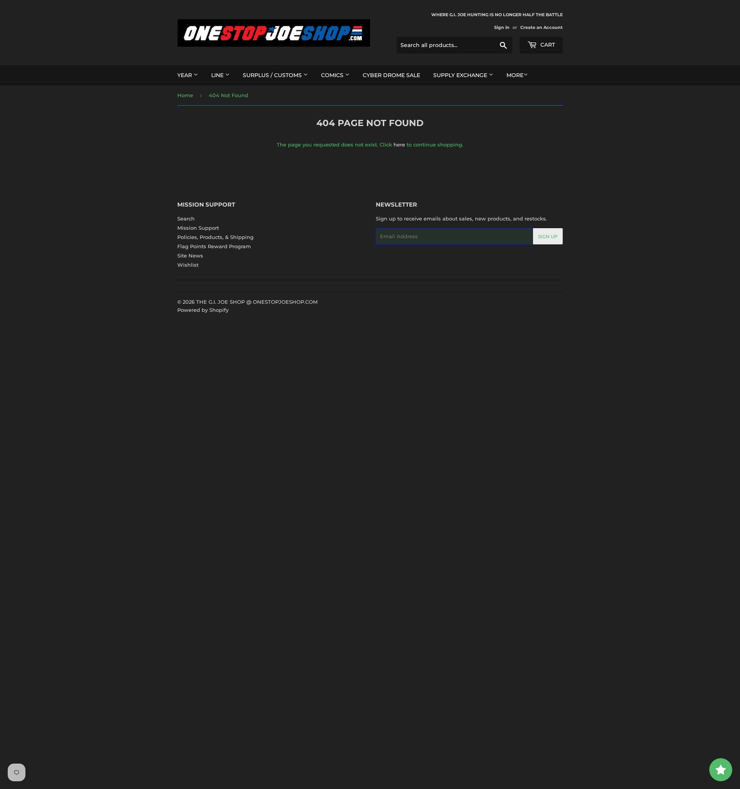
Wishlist (187, 265)
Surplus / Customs (273, 75)
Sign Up (548, 236)
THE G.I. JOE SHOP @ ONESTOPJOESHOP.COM (257, 302)
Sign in (502, 27)
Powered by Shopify (203, 310)
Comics (333, 75)
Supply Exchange (461, 75)
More (514, 75)
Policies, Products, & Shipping (215, 237)
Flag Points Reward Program (214, 246)
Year (185, 75)
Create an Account (541, 27)
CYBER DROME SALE (391, 75)
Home (185, 95)
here (399, 144)
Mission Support (198, 228)
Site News (190, 255)
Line (218, 75)
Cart (547, 44)
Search (186, 218)
